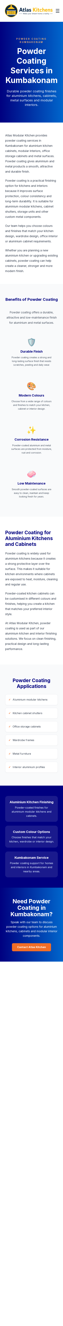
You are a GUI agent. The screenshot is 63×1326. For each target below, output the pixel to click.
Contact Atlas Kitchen (31, 947)
